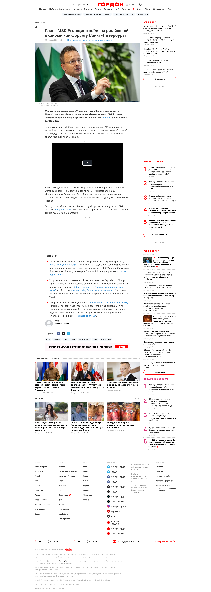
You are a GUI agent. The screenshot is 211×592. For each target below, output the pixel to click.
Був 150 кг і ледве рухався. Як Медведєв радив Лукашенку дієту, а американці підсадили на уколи (161, 443)
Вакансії (159, 466)
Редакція (159, 471)
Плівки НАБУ (143, 14)
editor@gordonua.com (128, 541)
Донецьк (86, 481)
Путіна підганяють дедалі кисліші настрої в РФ (157, 61)
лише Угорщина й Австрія (63, 264)
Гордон (37, 22)
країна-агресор (84, 339)
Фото (139, 9)
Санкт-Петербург (70, 339)
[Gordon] (110, 5)
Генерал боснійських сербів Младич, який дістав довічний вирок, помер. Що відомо (159, 295)
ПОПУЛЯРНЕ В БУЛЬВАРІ (156, 379)
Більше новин (160, 372)
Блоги (98, 9)
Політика (49, 392)
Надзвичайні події (42, 504)
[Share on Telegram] (68, 333)
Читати (121, 346)
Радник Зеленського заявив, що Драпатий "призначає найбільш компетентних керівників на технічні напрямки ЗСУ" (162, 170)
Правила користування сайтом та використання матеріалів (140, 467)
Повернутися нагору (163, 541)
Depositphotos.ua (65, 561)
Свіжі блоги (150, 22)
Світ (44, 22)
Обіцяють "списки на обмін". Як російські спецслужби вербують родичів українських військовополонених (157, 353)
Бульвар (108, 9)
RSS (113, 516)
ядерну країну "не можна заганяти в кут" (93, 290)
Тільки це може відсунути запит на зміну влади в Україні (158, 71)
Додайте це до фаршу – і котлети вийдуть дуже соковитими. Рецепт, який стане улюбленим (162, 416)
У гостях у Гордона (83, 9)
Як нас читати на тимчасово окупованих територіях (166, 488)
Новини (43, 9)
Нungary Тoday (63, 209)
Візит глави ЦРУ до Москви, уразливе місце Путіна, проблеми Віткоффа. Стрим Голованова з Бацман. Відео (158, 262)
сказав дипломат (87, 316)
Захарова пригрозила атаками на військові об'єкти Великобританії (158, 286)
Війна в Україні (41, 466)
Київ (85, 466)
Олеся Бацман (118, 501)
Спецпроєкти (64, 519)
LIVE (116, 9)
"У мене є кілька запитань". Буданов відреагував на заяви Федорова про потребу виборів (162, 198)
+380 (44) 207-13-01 (49, 541)
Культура (39, 490)
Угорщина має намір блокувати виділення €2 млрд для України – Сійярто (123, 385)
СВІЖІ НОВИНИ (151, 251)
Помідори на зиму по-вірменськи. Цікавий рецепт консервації (121, 425)
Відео (147, 9)
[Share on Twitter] (63, 333)
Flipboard (115, 511)
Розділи (62, 462)
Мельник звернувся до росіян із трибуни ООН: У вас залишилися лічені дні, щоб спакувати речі (162, 223)
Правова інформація (164, 481)
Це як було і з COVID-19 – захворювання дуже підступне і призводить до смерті (159, 28)
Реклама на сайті (163, 476)
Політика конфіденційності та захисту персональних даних (139, 477)
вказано (106, 117)
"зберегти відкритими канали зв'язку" (108, 302)
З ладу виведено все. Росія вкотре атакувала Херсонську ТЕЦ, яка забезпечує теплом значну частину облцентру (159, 320)
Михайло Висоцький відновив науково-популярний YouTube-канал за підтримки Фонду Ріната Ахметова (159, 333)
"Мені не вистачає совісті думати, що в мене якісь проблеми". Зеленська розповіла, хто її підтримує (160, 402)
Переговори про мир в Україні (97, 14)
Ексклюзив (127, 9)
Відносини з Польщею (124, 14)
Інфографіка (40, 509)
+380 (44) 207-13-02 (88, 541)
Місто (85, 462)
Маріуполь (87, 495)
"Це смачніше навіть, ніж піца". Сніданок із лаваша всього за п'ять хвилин (161, 430)
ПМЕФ (95, 339)
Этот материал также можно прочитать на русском (90, 40)
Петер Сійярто (106, 339)
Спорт (37, 485)
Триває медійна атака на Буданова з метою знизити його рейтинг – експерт (159, 365)
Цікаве (37, 514)
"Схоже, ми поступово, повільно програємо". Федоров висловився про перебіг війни (162, 210)
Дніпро (86, 490)
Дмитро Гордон (118, 467)
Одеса (85, 476)
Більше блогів (160, 79)
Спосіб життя (41, 500)
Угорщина (56, 339)
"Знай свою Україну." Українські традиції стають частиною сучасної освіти (159, 51)
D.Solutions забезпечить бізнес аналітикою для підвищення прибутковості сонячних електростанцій (156, 307)
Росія (48, 339)
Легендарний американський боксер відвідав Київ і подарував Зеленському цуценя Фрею (162, 185)
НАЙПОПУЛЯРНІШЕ (153, 161)
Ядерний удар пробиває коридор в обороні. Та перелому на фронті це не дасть (159, 39)
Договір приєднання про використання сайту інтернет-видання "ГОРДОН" (140, 488)
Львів (85, 471)
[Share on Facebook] (58, 333)
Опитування (159, 9)
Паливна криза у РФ (72, 14)
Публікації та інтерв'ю (60, 9)
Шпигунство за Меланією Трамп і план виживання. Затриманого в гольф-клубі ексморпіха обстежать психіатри (159, 275)
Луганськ (87, 500)
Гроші (37, 476)
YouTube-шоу (65, 514)
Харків (86, 485)
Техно (37, 495)
